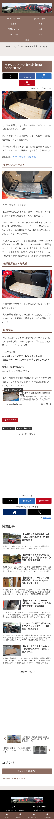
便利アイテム (9, 428)
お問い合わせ (39, 810)
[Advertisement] (27, 463)
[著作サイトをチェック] (14, 512)
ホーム (14, 807)
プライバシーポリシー (14, 810)
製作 (20, 428)
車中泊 (28, 428)
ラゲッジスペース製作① (24, 157)
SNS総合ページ (39, 807)
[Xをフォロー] (39, 512)
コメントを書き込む (27, 771)
